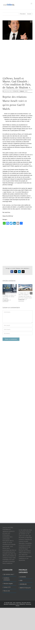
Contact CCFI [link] (7, 587)
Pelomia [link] (17, 605)
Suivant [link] (29, 14)
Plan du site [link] (7, 591)
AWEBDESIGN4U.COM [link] (13, 604)
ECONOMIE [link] (23, 577)
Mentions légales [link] (8, 583)
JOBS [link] (21, 580)
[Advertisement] (17, 59)
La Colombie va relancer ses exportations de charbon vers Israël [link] (9, 296)
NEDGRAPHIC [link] (22, 604)
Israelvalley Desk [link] (8, 91)
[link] (9, 4)
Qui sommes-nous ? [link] (9, 574)
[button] (4, 293)
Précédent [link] (23, 14)
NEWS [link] (26, 91)
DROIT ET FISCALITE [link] (25, 588)
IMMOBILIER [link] (23, 584)
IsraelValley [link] (18, 602)
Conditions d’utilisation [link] (7, 579)
